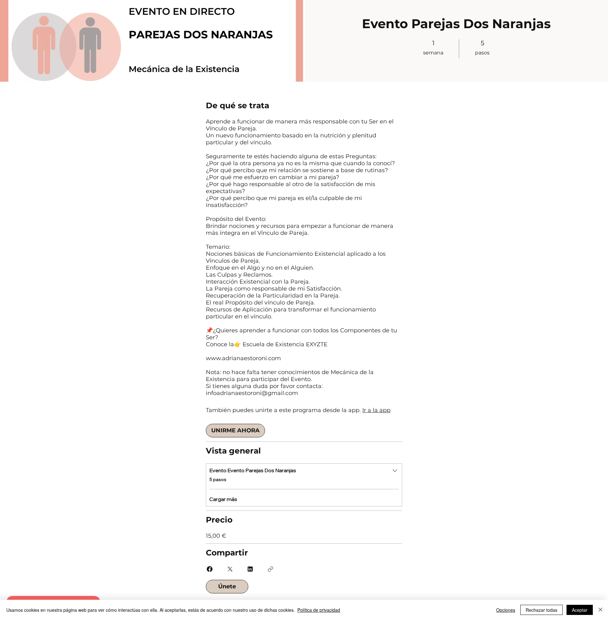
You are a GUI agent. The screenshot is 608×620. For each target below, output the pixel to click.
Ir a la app (376, 410)
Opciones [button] (505, 610)
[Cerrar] (600, 610)
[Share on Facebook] (209, 569)
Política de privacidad (318, 610)
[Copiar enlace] (270, 569)
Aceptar (579, 610)
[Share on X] (230, 569)
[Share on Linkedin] (250, 569)
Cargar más (223, 499)
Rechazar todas (541, 610)
